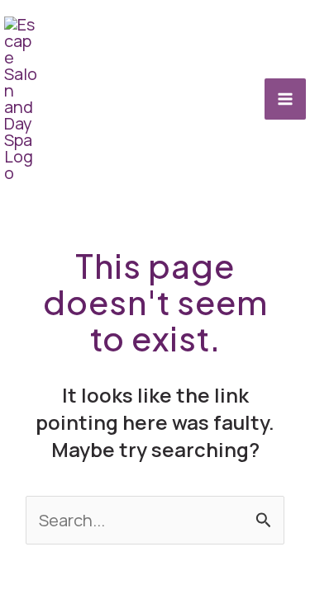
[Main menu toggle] (285, 99)
